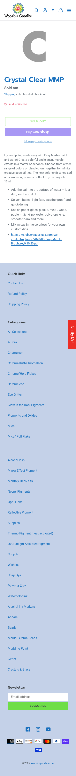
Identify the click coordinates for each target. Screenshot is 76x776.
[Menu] (69, 10)
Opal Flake (15, 502)
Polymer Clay (17, 586)
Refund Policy (17, 294)
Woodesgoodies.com (42, 763)
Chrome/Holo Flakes (22, 373)
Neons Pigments (19, 491)
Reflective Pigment (20, 512)
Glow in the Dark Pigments (26, 405)
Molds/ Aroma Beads (22, 638)
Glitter (12, 659)
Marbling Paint (18, 648)
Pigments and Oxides (22, 415)
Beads (12, 627)
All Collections (17, 332)
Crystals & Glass (19, 669)
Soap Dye (14, 575)
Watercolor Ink (17, 596)
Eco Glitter (15, 394)
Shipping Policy (18, 304)
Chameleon (15, 353)
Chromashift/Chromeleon (25, 363)
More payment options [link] (38, 141)
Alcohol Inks (16, 460)
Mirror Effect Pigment (22, 470)
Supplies (14, 523)
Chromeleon (16, 384)
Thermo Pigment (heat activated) (30, 533)
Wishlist (13, 565)
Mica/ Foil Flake (19, 436)
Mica (11, 426)
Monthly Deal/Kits (20, 481)
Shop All (13, 554)
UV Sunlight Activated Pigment (29, 544)
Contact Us (15, 283)
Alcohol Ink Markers (21, 607)
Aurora (12, 342)
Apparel (13, 617)
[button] (15, 104)
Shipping (9, 94)
